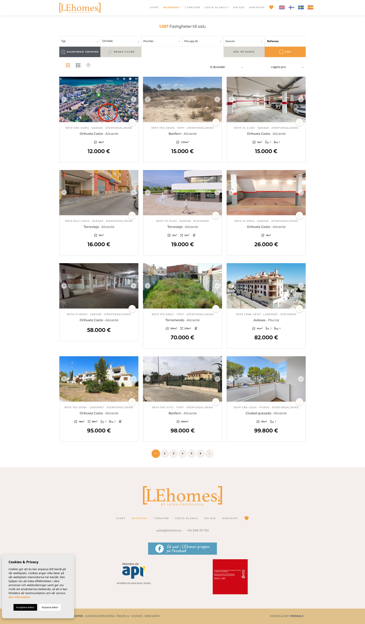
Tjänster (192, 7)
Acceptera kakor (25, 607)
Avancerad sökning (83, 52)
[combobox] (79, 41)
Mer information (19, 597)
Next (134, 99)
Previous (63, 99)
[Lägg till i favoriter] (132, 122)
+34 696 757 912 (198, 530)
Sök (288, 52)
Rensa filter (124, 52)
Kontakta (257, 7)
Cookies (137, 616)
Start (154, 7)
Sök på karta (244, 52)
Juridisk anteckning (100, 616)
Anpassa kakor (50, 607)
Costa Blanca (216, 7)
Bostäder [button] (171, 7)
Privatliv (123, 616)
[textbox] (81, 41)
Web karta (152, 616)
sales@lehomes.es (169, 530)
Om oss (239, 7)
